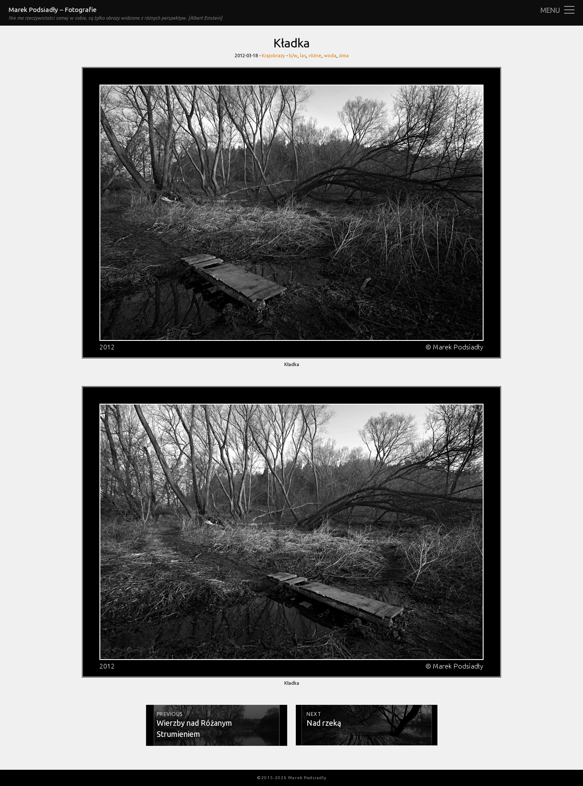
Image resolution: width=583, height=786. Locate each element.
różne (315, 55)
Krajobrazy (273, 55)
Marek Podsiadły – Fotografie (52, 9)
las (303, 55)
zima (344, 55)
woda (330, 55)
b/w (293, 55)
